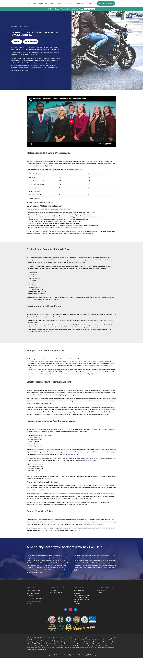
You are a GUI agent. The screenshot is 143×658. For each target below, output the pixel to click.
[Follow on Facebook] (65, 609)
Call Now (16, 41)
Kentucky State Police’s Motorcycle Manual (39, 317)
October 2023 (32, 369)
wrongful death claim (106, 522)
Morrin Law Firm (79, 555)
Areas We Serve (37, 3)
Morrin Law (30, 412)
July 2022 (31, 361)
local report (88, 361)
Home (29, 3)
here (51, 202)
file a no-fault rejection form (70, 454)
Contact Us (90, 3)
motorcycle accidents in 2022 (74, 169)
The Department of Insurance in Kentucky (45, 449)
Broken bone (32, 274)
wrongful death (94, 560)
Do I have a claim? (31, 41)
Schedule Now (89, 9)
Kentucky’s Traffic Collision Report (37, 161)
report (102, 369)
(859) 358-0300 (82, 504)
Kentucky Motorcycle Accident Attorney (59, 547)
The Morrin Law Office (33, 590)
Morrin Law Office (55, 519)
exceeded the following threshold (86, 460)
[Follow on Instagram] (70, 609)
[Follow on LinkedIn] (75, 609)
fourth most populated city (30, 47)
